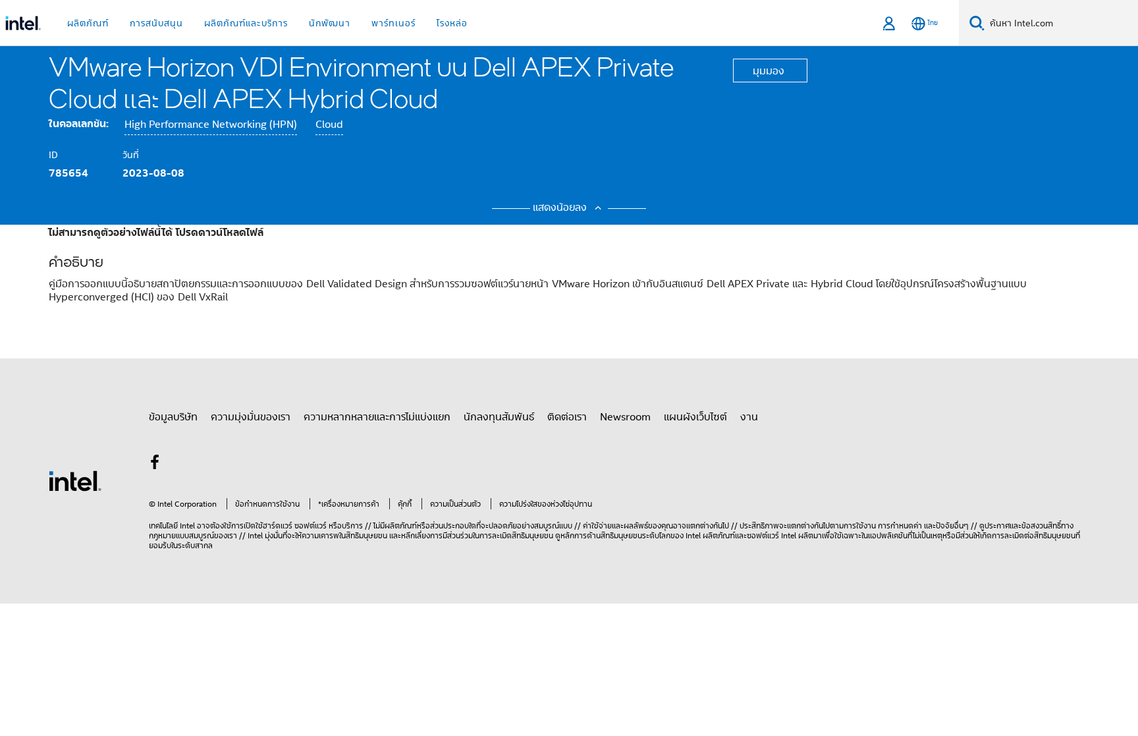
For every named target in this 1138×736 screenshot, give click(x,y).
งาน (749, 416)
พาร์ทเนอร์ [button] (393, 22)
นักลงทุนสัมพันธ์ (499, 416)
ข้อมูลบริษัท (173, 416)
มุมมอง (768, 70)
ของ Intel (685, 535)
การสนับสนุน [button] (156, 22)
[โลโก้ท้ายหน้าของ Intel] (75, 479)
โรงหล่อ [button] (452, 22)
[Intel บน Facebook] (155, 463)
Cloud (329, 124)
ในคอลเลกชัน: (79, 123)
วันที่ (130, 154)
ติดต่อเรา (567, 416)
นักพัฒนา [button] (329, 22)
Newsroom (625, 416)
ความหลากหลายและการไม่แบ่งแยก (377, 416)
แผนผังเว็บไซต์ (695, 416)
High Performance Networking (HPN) (210, 124)
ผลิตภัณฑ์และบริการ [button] (246, 22)
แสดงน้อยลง (561, 207)
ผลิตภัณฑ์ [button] (88, 22)
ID (53, 154)
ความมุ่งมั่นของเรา (250, 416)
